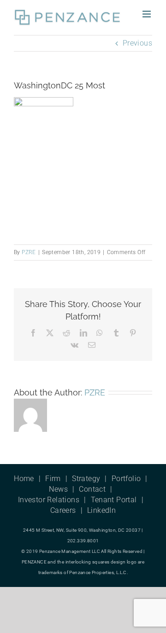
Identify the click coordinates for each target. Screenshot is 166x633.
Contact (92, 489)
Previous (137, 43)
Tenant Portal (114, 499)
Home (24, 478)
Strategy (86, 478)
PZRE (29, 252)
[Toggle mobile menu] (147, 14)
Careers (63, 510)
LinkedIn (101, 510)
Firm (53, 478)
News (58, 489)
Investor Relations (48, 499)
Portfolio (126, 478)
